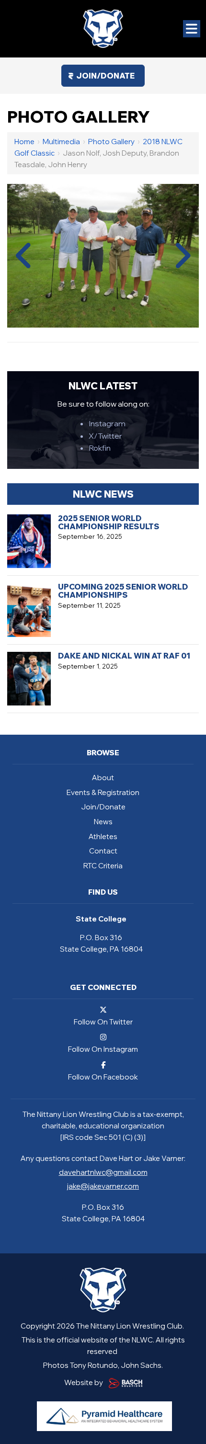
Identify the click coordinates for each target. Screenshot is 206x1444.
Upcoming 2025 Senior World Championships (123, 591)
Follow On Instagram (103, 1049)
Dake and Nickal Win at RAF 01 (124, 655)
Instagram (107, 423)
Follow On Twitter (103, 1021)
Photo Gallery (111, 141)
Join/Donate (105, 75)
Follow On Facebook (103, 1076)
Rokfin (100, 448)
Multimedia (61, 141)
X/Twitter (105, 436)
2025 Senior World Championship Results (109, 522)
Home (24, 141)
